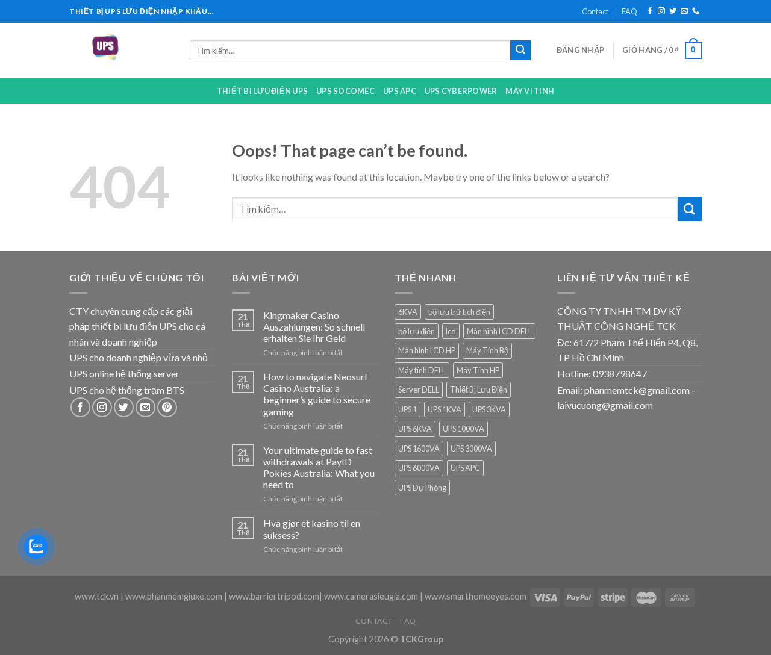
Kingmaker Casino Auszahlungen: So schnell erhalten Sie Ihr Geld (314, 326)
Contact (595, 11)
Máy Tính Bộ (487, 350)
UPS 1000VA (463, 428)
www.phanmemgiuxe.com (173, 596)
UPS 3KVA (489, 409)
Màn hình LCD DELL (499, 331)
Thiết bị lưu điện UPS (262, 91)
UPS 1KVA (444, 409)
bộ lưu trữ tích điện (459, 312)
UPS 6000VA (419, 468)
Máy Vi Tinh (529, 91)
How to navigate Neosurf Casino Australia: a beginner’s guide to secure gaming (316, 394)
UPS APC (399, 91)
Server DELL (418, 389)
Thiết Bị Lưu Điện (478, 389)
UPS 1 (407, 409)
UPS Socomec (345, 91)
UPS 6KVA (415, 428)
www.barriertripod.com (274, 596)
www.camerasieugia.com (371, 596)
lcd (451, 331)
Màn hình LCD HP (426, 350)
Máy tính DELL (422, 370)
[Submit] (520, 50)
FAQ (629, 11)
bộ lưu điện (416, 331)
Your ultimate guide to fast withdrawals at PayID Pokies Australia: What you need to (319, 467)
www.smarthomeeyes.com (475, 596)
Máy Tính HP (478, 370)
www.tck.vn (97, 596)
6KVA (407, 312)
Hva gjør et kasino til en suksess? (311, 528)
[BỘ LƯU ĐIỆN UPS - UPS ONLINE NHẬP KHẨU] (120, 50)
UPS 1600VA (419, 448)
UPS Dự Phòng (422, 487)
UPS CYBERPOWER (461, 91)
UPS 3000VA (471, 448)
